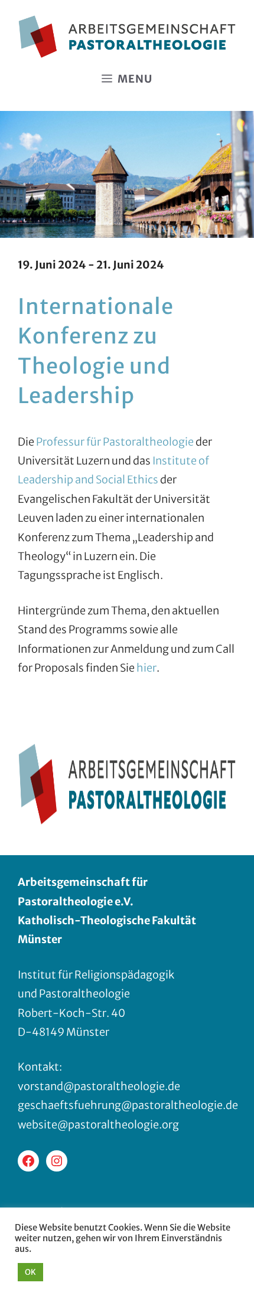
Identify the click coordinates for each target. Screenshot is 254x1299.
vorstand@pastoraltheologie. (93, 1086)
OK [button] (30, 1272)
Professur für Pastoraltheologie (115, 442)
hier (146, 668)
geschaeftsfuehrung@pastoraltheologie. (122, 1105)
